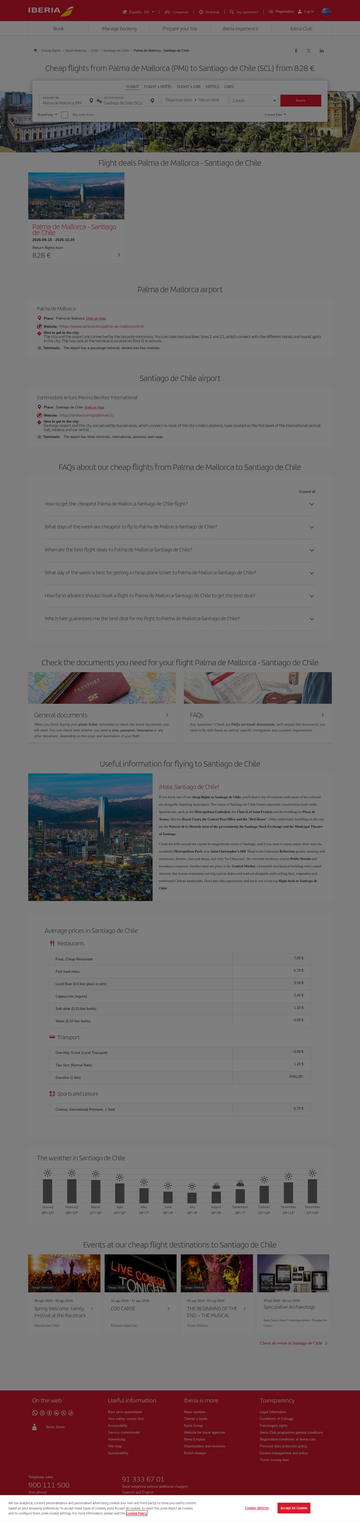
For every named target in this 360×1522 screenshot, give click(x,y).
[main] (180, 1508)
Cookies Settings (257, 1508)
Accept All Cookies (294, 1508)
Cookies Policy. (137, 1513)
